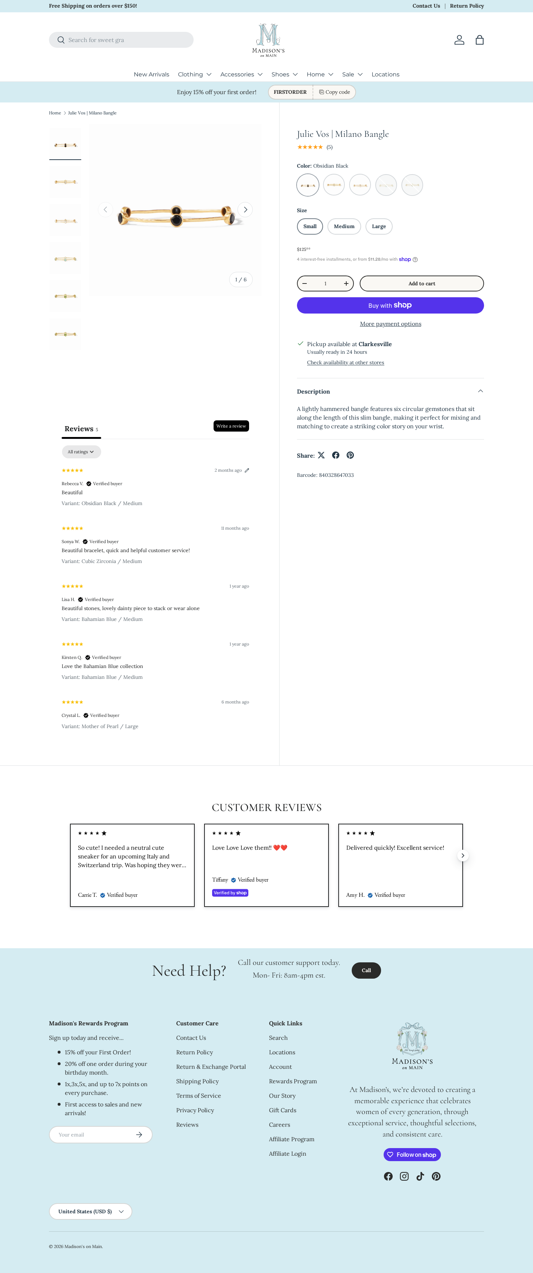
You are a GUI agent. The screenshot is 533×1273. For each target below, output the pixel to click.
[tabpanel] (155, 590)
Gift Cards (282, 1110)
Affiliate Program (291, 1139)
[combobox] (121, 40)
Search (278, 1037)
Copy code (338, 92)
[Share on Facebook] (336, 455)
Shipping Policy (197, 1081)
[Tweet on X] (321, 455)
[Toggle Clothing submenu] (208, 74)
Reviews (187, 1124)
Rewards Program (293, 1081)
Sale (348, 74)
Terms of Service (198, 1095)
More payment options (390, 323)
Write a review (231, 426)
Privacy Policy (195, 1110)
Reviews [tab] (81, 428)
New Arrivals (151, 74)
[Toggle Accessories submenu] (260, 74)
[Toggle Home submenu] (330, 74)
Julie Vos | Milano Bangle (92, 112)
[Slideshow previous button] (70, 855)
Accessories (237, 74)
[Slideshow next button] (463, 855)
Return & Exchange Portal (211, 1066)
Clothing (190, 74)
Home (316, 74)
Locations (386, 74)
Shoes (280, 74)
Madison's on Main (83, 1246)
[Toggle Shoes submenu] (295, 74)
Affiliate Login (287, 1153)
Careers (279, 1124)
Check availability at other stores (345, 362)
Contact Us (426, 6)
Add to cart (422, 283)
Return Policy (467, 6)
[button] (480, 40)
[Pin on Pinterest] (350, 455)
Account (280, 1066)
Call (366, 970)
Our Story (282, 1095)
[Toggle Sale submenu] (360, 74)
